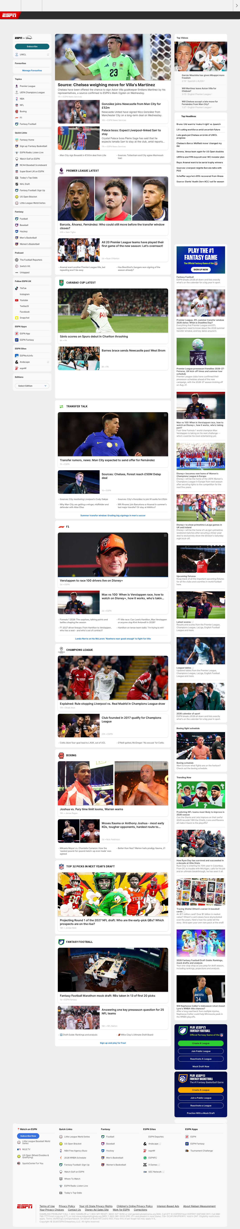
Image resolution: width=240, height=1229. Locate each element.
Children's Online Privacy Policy (135, 1206)
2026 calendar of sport (188, 713)
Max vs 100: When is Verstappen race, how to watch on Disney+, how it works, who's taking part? (200, 425)
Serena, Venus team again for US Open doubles (200, 151)
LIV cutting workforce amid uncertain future (198, 129)
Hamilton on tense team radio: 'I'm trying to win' (141, 627)
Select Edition (25, 385)
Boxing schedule (185, 763)
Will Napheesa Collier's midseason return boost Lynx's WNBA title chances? (201, 1007)
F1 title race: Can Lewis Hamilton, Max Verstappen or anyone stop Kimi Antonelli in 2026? (142, 621)
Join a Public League (200, 1098)
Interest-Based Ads (168, 1206)
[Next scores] (236, 5)
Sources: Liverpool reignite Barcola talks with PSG (199, 169)
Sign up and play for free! (113, 1043)
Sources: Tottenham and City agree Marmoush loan (140, 156)
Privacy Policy (67, 1206)
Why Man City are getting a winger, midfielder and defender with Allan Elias (84, 506)
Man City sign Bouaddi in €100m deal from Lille (83, 155)
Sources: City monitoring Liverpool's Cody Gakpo (84, 499)
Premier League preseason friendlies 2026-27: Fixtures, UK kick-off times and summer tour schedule (200, 371)
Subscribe (32, 46)
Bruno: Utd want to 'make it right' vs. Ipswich (199, 124)
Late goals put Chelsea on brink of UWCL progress (197, 136)
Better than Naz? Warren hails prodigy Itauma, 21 (141, 848)
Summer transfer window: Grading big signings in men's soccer (112, 515)
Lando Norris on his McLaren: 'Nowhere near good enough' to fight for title (113, 638)
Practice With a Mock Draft (201, 1113)
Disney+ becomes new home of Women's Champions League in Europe (197, 474)
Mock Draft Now (201, 1066)
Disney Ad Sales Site (97, 1209)
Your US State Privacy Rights (95, 1206)
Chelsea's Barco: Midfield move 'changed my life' (199, 144)
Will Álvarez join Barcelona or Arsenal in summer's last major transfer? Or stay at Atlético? (142, 506)
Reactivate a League (200, 1105)
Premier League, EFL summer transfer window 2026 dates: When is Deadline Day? (200, 321)
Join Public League (200, 1051)
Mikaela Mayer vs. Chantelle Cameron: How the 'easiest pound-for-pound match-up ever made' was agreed (85, 851)
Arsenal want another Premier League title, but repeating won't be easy (82, 268)
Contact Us (74, 1209)
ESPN (9, 15)
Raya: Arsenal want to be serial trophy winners (200, 162)
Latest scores (184, 622)
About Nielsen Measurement (199, 1206)
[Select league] (11, 5)
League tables (184, 667)
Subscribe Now (28, 1136)
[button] (228, 15)
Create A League (200, 1043)
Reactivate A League (201, 1059)
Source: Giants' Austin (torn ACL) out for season (200, 181)
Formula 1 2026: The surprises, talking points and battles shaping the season (84, 621)
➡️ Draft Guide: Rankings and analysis (78, 1034)
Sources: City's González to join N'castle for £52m (142, 499)
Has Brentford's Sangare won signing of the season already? (139, 268)
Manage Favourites (32, 70)
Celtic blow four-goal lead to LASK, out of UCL (83, 742)
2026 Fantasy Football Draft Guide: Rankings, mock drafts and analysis (200, 961)
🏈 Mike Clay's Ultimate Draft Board (135, 1034)
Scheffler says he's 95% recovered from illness (200, 176)
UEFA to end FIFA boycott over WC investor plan (200, 157)
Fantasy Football (185, 277)
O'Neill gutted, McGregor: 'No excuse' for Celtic (141, 742)
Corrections (140, 1209)
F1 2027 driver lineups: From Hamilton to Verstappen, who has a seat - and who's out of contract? (85, 629)
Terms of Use (47, 1206)
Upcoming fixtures (186, 576)
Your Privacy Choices (52, 1209)
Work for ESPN (121, 1209)
